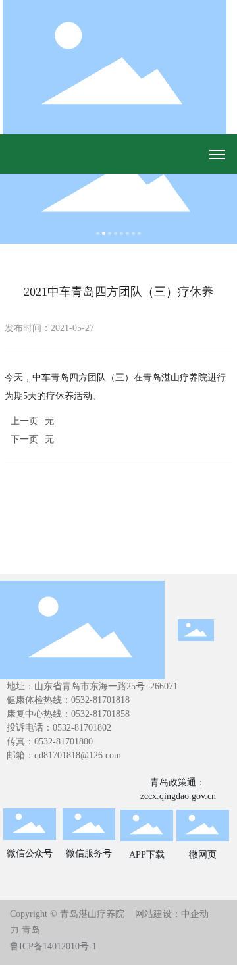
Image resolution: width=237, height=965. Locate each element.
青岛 (31, 930)
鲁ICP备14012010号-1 (53, 946)
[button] (97, 233)
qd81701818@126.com (77, 755)
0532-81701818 (100, 700)
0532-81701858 (100, 714)
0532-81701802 (82, 728)
